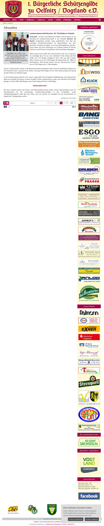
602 (71, 103)
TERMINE (58, 20)
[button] (5, 107)
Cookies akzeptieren (76, 519)
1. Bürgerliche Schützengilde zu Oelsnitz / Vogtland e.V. (60, 524)
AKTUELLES (6, 20)
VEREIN (14, 20)
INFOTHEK (77, 20)
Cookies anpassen (92, 519)
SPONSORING (67, 20)
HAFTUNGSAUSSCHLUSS (47, 522)
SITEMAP (36, 522)
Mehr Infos (88, 515)
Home (4, 23)
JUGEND (50, 20)
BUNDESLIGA (30, 20)
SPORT (22, 20)
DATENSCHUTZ (59, 522)
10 (67, 103)
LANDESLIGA (41, 20)
